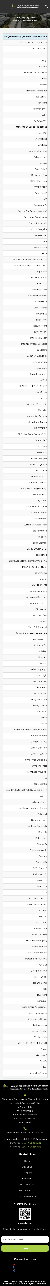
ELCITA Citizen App (32, 1143)
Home (15, 21)
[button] (46, 6)
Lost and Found (27, 1190)
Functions (27, 1178)
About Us (27, 1167)
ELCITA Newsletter (27, 1196)
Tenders (27, 1173)
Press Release (27, 1184)
